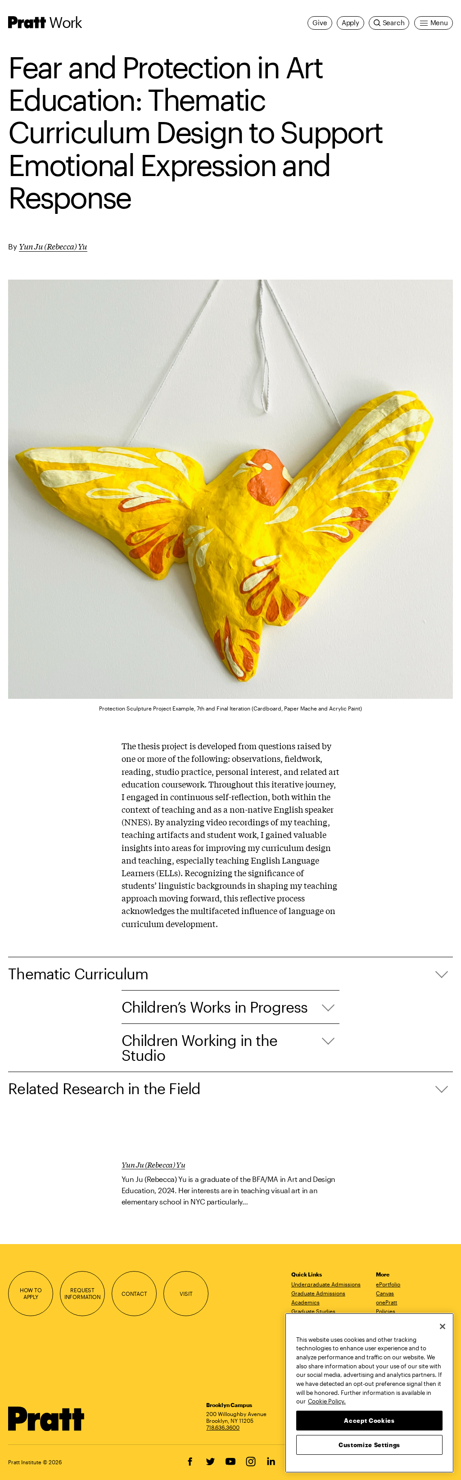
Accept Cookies (369, 1420)
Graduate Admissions (318, 1293)
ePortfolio (388, 1284)
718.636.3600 (223, 1427)
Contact (134, 1293)
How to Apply (31, 1293)
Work (65, 22)
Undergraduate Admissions (326, 1284)
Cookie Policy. (327, 1401)
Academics (305, 1302)
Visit (186, 1293)
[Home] (46, 1419)
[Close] (442, 1326)
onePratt (386, 1302)
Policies (385, 1311)
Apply (350, 23)
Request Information (82, 1293)
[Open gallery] (230, 489)
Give (319, 23)
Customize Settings (369, 1444)
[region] (369, 1393)
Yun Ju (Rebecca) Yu (53, 246)
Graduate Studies (313, 1311)
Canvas (385, 1293)
